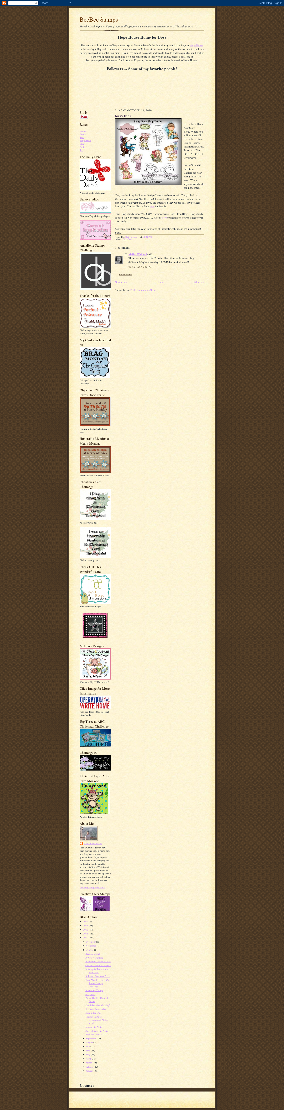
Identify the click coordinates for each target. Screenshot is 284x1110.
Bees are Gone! (92, 953)
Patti (82, 147)
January (90, 1070)
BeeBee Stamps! (100, 19)
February (90, 1066)
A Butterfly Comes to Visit (98, 961)
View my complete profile (92, 887)
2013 (86, 925)
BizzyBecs (127, 239)
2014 (86, 921)
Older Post (198, 282)
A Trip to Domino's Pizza (97, 976)
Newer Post (121, 282)
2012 (86, 929)
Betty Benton (93, 843)
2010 (86, 937)
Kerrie (83, 133)
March (89, 1062)
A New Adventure (94, 957)
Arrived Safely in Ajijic (96, 1030)
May (88, 1054)
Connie (83, 130)
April (88, 1058)
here (152, 206)
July (88, 1046)
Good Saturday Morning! (97, 1005)
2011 (86, 933)
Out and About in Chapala (98, 965)
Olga (82, 143)
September (91, 1038)
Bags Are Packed (93, 1034)
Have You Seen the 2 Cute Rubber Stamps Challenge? (98, 983)
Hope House (196, 45)
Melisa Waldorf (137, 254)
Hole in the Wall (93, 1012)
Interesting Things (94, 990)
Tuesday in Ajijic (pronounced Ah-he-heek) (97, 1020)
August (89, 1042)
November (91, 945)
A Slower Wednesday (95, 1008)
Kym (82, 137)
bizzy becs (90, 994)
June (88, 1050)
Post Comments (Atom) (143, 290)
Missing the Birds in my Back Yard (96, 970)
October (90, 949)
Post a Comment (125, 274)
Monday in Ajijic (93, 1026)
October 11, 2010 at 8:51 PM (140, 267)
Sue (81, 150)
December (91, 941)
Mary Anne (85, 140)
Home (160, 282)
